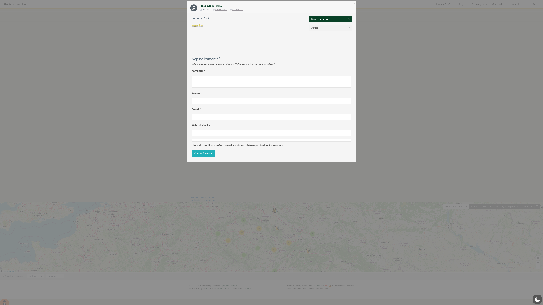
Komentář (198, 70)
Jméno (197, 93)
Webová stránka (201, 125)
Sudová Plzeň (221, 10)
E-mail (196, 109)
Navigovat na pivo (320, 19)
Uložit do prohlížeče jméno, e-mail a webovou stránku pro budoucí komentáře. (238, 145)
